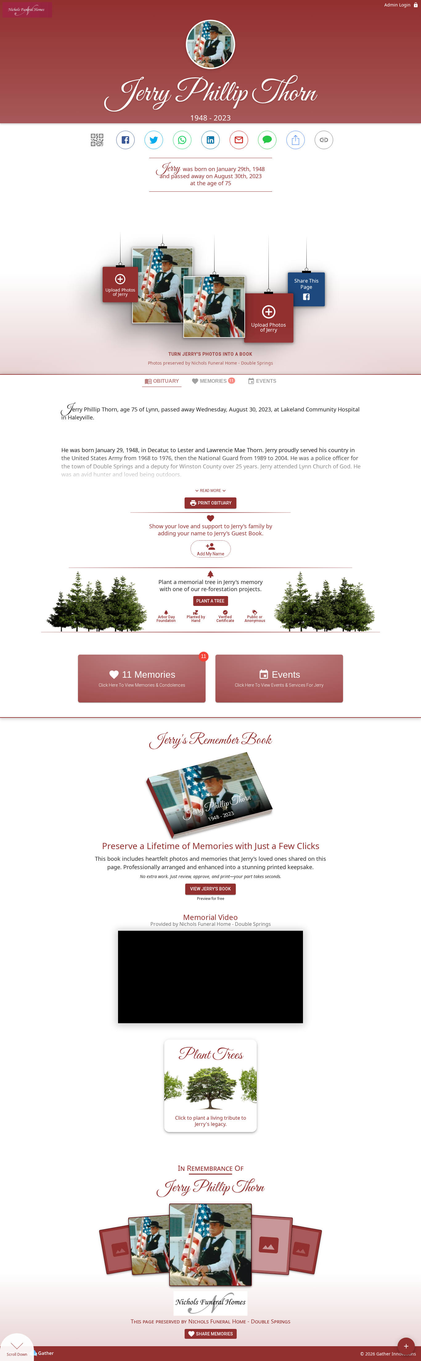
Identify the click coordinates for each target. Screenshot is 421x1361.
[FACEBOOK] (125, 140)
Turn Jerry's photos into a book (210, 354)
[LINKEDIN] (210, 140)
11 (203, 656)
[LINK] (324, 140)
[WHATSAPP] (182, 140)
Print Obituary (214, 503)
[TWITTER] (154, 140)
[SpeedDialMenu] (406, 1346)
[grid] (210, 293)
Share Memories (214, 1333)
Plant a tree (210, 601)
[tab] (162, 381)
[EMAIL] (239, 140)
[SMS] (267, 140)
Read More (210, 490)
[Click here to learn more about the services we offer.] (210, 1304)
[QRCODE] (97, 140)
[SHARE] (295, 140)
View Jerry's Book (210, 888)
